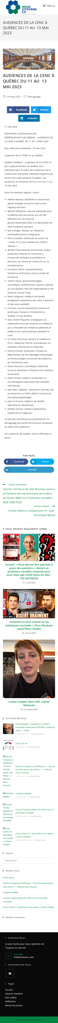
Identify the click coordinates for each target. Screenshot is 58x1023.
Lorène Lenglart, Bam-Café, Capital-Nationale (29, 703)
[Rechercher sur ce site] (29, 860)
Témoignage (34, 96)
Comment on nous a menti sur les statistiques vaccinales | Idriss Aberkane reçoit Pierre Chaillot (29, 625)
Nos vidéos (11, 997)
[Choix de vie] (8, 745)
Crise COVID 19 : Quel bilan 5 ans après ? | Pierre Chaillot (28, 907)
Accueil (9, 989)
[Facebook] (10, 973)
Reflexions (10, 1001)
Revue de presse (13, 1005)
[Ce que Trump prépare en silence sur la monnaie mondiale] (8, 812)
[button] (18, 109)
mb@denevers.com (24, 957)
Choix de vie (21, 743)
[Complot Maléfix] (8, 795)
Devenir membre (14, 993)
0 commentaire (37, 734)
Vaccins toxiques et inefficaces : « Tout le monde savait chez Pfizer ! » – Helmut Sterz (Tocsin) (35, 769)
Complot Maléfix (23, 793)
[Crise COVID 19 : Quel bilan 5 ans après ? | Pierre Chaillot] (8, 836)
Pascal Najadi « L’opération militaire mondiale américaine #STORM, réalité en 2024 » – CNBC (35, 727)
